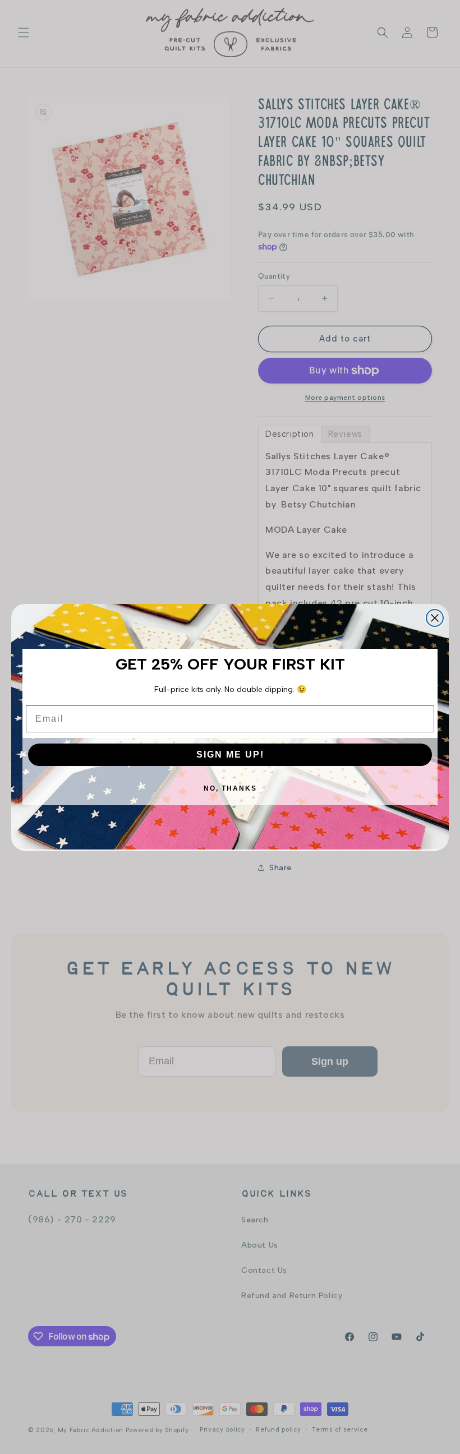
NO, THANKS (230, 788)
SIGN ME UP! (230, 754)
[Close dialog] (434, 618)
